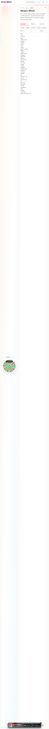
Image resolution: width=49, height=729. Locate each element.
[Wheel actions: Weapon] (12, 357)
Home (23, 8)
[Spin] (9, 366)
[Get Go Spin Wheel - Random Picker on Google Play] (36, 725)
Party (27, 8)
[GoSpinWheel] (6, 2)
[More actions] (45, 31)
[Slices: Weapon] (27, 24)
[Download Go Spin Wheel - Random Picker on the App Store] (28, 725)
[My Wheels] (43, 2)
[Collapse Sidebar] (46, 8)
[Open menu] (46, 2)
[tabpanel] (33, 374)
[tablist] (33, 24)
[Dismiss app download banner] (41, 723)
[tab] (23, 24)
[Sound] (7, 724)
